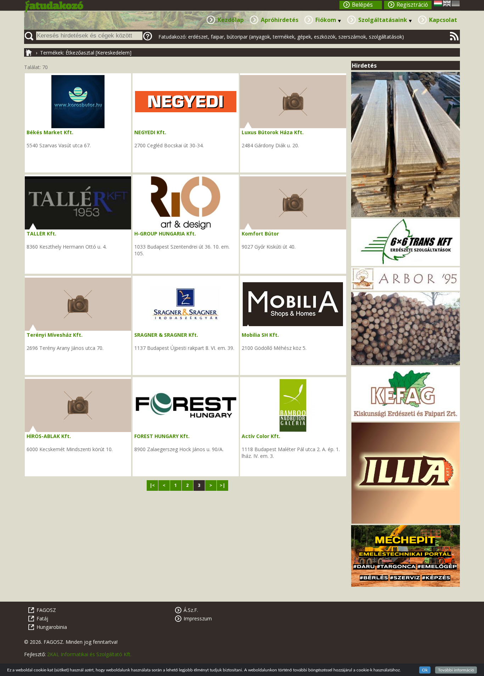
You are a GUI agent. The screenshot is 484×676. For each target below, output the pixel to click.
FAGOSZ (46, 610)
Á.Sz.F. (191, 610)
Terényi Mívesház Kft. (55, 334)
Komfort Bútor (260, 233)
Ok (425, 670)
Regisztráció (412, 4)
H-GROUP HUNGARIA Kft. (165, 233)
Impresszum (198, 618)
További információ (456, 670)
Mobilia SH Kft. (260, 334)
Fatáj (42, 618)
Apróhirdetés (279, 20)
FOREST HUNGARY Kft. (162, 436)
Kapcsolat (443, 20)
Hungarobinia (51, 627)
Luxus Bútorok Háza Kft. (273, 132)
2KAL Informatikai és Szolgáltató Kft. (89, 654)
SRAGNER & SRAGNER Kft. (166, 334)
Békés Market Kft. (50, 132)
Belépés (362, 4)
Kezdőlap (231, 20)
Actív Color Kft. (261, 436)
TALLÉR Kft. (41, 233)
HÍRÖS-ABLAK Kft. (49, 436)
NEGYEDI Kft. (150, 132)
